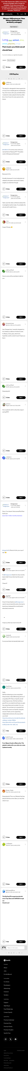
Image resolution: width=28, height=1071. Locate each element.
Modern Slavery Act (7, 1063)
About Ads (6, 1060)
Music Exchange (11, 60)
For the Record (8, 974)
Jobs (5, 971)
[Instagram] (5, 1039)
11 (19, 79)
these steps (17, 9)
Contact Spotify (8, 1012)
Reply (21, 67)
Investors (6, 992)
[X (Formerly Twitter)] (10, 1039)
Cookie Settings (7, 1058)
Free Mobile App (8, 1009)
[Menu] (25, 14)
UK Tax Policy (6, 1065)
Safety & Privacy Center (8, 1053)
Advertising (7, 988)
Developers (7, 985)
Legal (5, 1050)
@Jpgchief (5, 550)
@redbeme (5, 149)
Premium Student (8, 1030)
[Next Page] (21, 78)
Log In (21, 14)
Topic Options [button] (13, 27)
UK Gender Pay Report (8, 1067)
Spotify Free (7, 1033)
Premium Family (8, 1026)
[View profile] (6, 33)
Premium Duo (7, 1023)
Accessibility (11, 1060)
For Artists (6, 982)
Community (8, 14)
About (5, 968)
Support (6, 1002)
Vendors (6, 995)
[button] (25, 33)
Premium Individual (9, 1020)
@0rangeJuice (8, 575)
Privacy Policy (6, 1055)
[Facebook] (15, 1039)
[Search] (18, 14)
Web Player (7, 1006)
